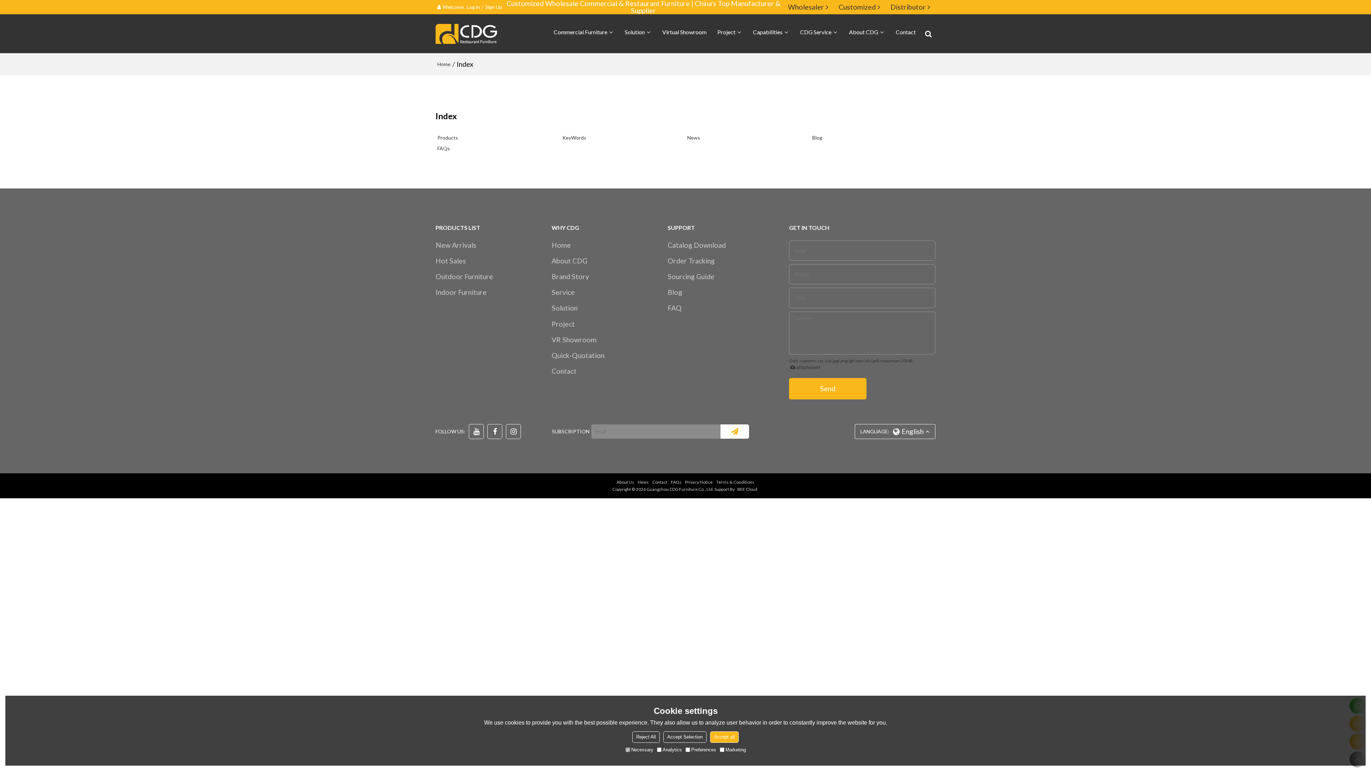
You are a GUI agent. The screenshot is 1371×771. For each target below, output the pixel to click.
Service (563, 292)
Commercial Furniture (580, 32)
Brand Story (570, 276)
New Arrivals (456, 245)
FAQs (443, 148)
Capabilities (768, 32)
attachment (808, 367)
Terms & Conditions (735, 482)
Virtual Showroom (684, 32)
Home (444, 64)
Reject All (646, 737)
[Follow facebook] (494, 431)
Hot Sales (451, 261)
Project (726, 32)
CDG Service (816, 32)
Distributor (908, 7)
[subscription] (734, 431)
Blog (817, 138)
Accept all (724, 737)
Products (447, 138)
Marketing (735, 749)
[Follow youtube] (476, 431)
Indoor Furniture (461, 292)
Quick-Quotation (578, 355)
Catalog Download (697, 245)
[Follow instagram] (513, 431)
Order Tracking (691, 261)
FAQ (675, 308)
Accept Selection (685, 737)
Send (827, 388)
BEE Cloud (747, 489)
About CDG (863, 32)
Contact (906, 32)
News (693, 138)
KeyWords (574, 138)
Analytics (672, 749)
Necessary (642, 749)
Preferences (703, 749)
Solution (635, 32)
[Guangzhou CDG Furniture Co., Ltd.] (468, 34)
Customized (857, 7)
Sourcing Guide (691, 276)
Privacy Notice (699, 482)
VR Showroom (574, 340)
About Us (625, 482)
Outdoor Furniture (464, 276)
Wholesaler (806, 7)
